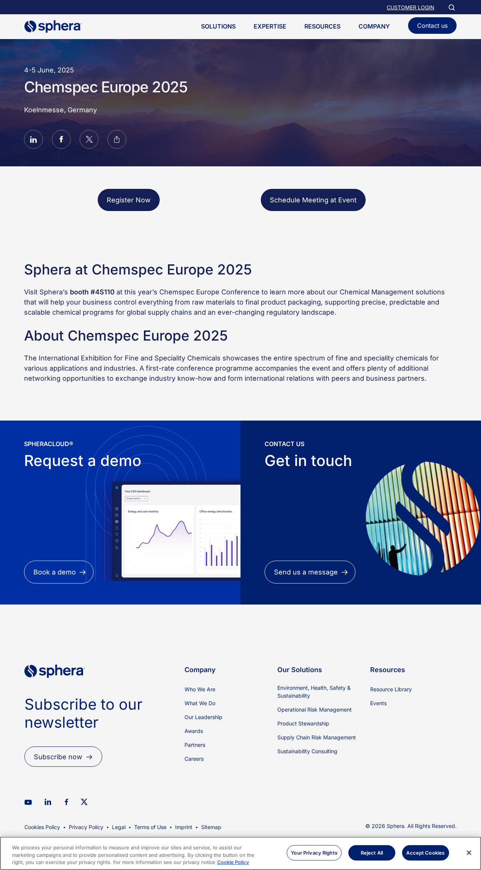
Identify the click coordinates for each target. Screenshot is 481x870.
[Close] (469, 852)
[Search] (451, 7)
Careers (194, 758)
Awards (194, 731)
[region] (240, 853)
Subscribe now (58, 757)
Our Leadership (203, 717)
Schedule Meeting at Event (313, 200)
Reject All (372, 852)
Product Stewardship (303, 723)
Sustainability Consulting (307, 751)
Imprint (183, 827)
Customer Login (410, 7)
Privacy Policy (86, 827)
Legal (119, 827)
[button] (33, 140)
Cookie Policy (233, 862)
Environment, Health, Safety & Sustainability (314, 692)
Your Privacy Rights (314, 852)
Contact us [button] (432, 25)
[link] (54, 690)
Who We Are (200, 689)
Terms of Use (150, 827)
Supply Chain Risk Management (316, 737)
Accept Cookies (425, 852)
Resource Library (391, 689)
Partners (195, 745)
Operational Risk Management (314, 709)
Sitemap (211, 827)
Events (378, 703)
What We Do (200, 703)
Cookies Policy (42, 827)
